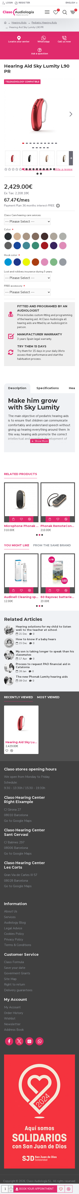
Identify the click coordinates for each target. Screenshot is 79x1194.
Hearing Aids (19, 22)
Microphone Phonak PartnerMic (21, 526)
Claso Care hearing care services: (22, 215)
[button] (8, 114)
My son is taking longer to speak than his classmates (45, 653)
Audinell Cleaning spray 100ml (21, 597)
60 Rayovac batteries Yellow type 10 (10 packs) (58, 597)
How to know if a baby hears (36, 639)
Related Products (20, 474)
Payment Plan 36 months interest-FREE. (30, 205)
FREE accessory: (13, 286)
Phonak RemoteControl (58, 526)
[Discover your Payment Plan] (58, 205)
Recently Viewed (18, 697)
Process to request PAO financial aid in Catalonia (43, 666)
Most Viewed (48, 697)
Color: (7, 229)
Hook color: (11, 255)
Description (17, 388)
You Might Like (16, 545)
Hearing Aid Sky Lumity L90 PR (21, 742)
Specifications (47, 388)
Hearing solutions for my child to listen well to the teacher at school (43, 628)
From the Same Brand (52, 545)
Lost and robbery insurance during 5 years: (28, 271)
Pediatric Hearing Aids (44, 22)
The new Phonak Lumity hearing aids (42, 676)
